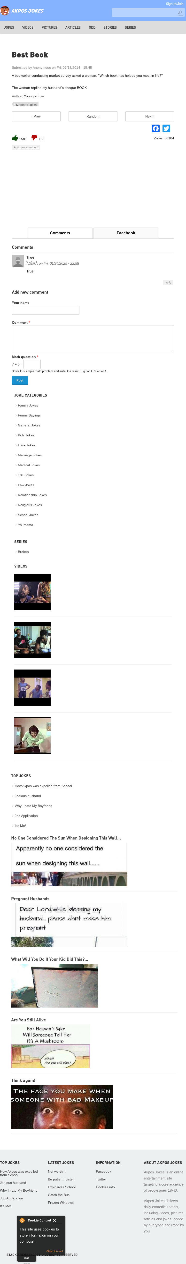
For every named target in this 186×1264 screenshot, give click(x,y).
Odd (92, 27)
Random (93, 116)
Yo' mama (25, 525)
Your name (20, 303)
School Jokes (28, 515)
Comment (21, 322)
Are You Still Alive (28, 1020)
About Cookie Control (22, 1220)
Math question (25, 357)
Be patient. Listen (61, 1179)
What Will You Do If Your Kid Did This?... (49, 959)
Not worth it (56, 1171)
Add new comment (26, 147)
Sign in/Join (175, 4)
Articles (73, 27)
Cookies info (105, 1187)
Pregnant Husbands (30, 899)
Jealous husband (28, 796)
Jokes (9, 27)
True (30, 258)
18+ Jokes (26, 475)
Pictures (49, 27)
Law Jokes (26, 485)
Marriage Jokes (26, 105)
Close (57, 1221)
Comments (60, 233)
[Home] (22, 16)
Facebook (126, 233)
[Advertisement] (93, 189)
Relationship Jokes (32, 495)
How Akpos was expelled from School (43, 786)
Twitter (101, 1179)
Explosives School (62, 1187)
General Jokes (29, 425)
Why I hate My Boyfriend (33, 806)
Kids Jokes (26, 435)
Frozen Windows (61, 1203)
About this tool (54, 1251)
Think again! (23, 1080)
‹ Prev (36, 116)
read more (26, 1259)
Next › (150, 116)
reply (168, 282)
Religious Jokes (30, 505)
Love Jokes (26, 445)
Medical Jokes (29, 465)
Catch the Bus (59, 1195)
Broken (23, 552)
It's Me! (20, 826)
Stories (110, 27)
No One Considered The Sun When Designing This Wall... (66, 838)
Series (130, 27)
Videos (27, 27)
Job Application (26, 816)
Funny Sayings (29, 415)
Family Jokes (28, 405)
